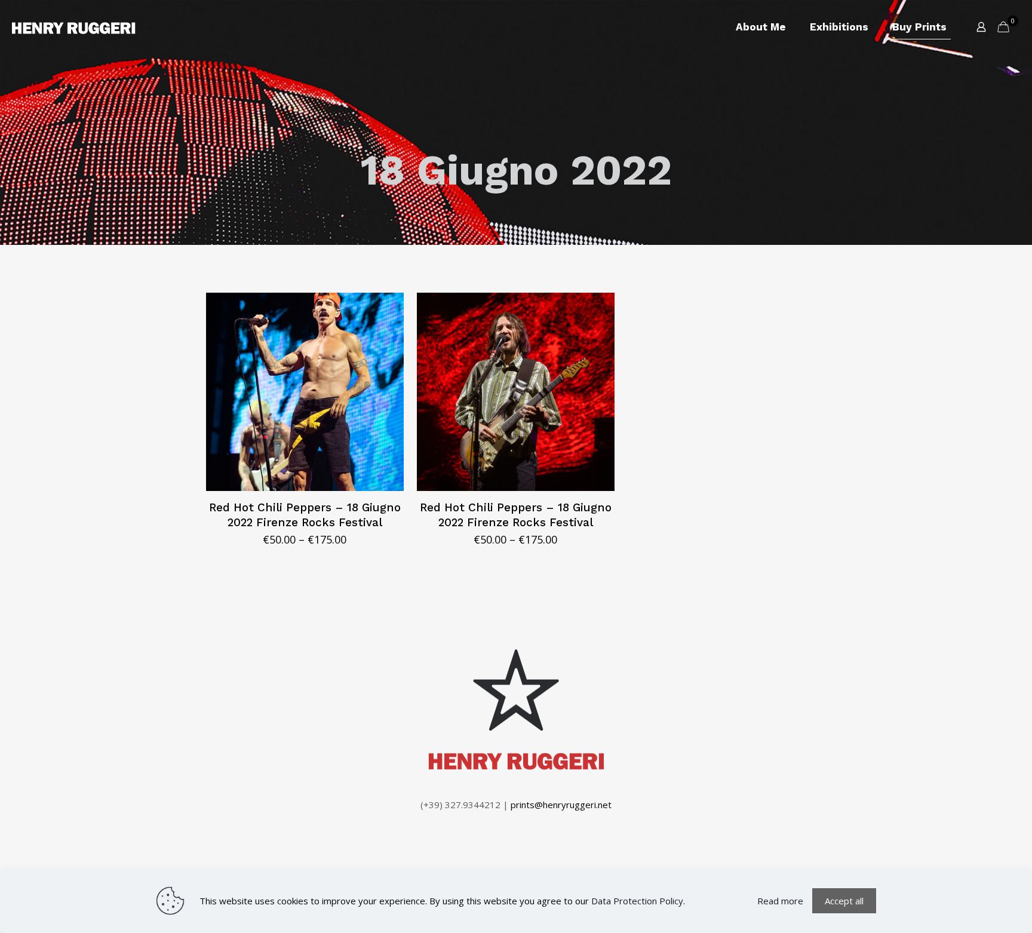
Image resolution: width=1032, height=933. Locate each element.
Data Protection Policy (637, 901)
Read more (780, 901)
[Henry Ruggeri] (74, 27)
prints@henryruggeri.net (561, 805)
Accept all (844, 901)
